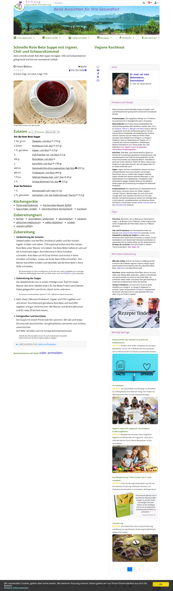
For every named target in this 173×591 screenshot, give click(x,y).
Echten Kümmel (143, 202)
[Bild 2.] (47, 113)
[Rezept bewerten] (19, 70)
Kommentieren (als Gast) (26, 353)
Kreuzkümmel (121, 205)
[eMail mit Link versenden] (98, 80)
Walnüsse (149, 292)
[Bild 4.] (59, 113)
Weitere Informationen (16, 587)
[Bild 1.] (41, 113)
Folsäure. (118, 128)
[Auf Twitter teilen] (98, 77)
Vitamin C (125, 128)
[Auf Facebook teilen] (98, 73)
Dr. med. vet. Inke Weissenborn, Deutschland (139, 77)
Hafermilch (121, 268)
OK (160, 584)
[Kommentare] (98, 66)
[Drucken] (98, 70)
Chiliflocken (67, 273)
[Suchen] (144, 3)
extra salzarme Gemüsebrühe (130, 233)
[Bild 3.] (53, 113)
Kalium (142, 128)
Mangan (133, 128)
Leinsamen (140, 289)
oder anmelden (51, 352)
